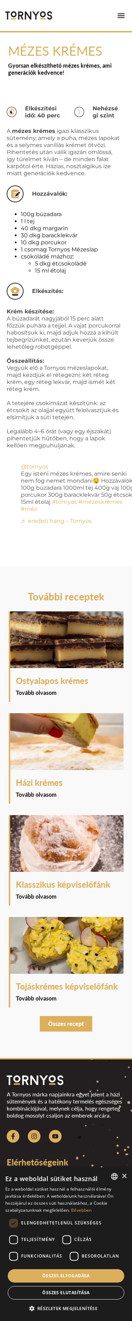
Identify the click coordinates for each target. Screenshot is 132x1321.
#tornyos (64, 502)
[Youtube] (55, 1136)
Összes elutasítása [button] (65, 1293)
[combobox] (114, 1176)
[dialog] (66, 1244)
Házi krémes (39, 782)
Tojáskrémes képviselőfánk (67, 986)
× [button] (124, 1176)
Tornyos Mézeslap (73, 249)
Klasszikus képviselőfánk (63, 884)
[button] (121, 16)
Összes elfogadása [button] (66, 1276)
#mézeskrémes (100, 502)
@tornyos (34, 466)
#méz (29, 509)
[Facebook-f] (13, 1136)
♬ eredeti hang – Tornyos (56, 521)
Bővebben (81, 1210)
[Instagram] (34, 1136)
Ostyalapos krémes (52, 680)
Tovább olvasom (36, 692)
